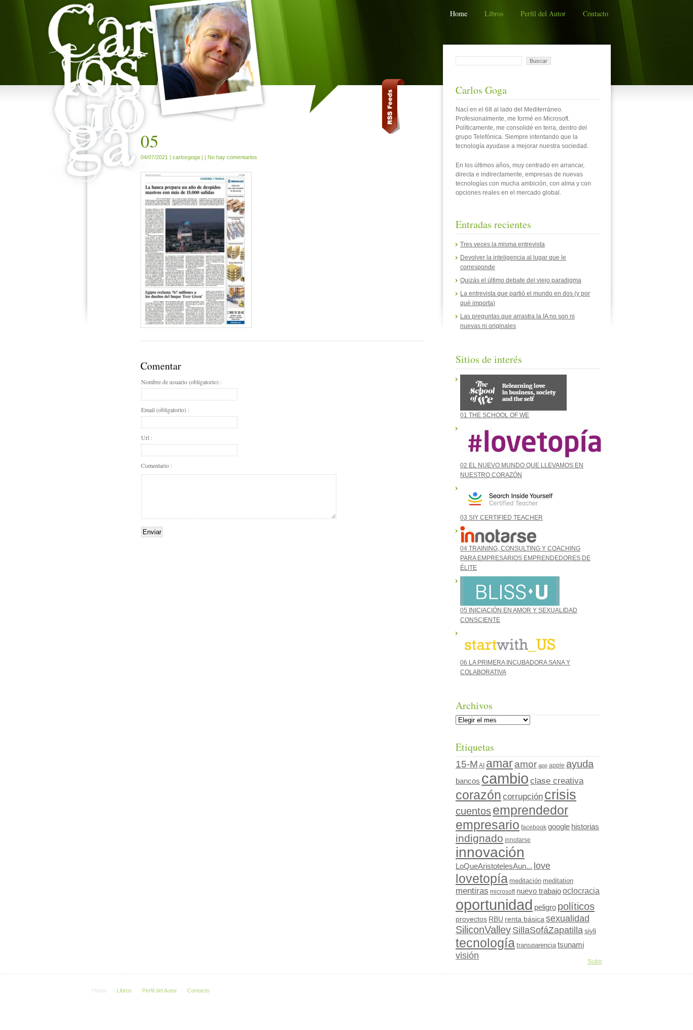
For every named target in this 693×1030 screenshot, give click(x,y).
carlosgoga (186, 157)
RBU (496, 919)
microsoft (502, 891)
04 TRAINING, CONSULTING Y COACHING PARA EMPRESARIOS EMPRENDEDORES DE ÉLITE (525, 558)
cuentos (473, 811)
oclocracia (581, 891)
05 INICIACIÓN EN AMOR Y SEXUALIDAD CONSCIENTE (518, 615)
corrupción (523, 796)
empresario (487, 825)
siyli (590, 931)
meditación (525, 881)
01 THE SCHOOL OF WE (494, 415)
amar (499, 763)
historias (585, 826)
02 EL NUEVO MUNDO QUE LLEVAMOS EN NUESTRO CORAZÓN (521, 470)
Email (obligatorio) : (165, 410)
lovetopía (482, 878)
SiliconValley (483, 929)
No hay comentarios (232, 157)
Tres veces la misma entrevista (502, 244)
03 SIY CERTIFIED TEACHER (501, 517)
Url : (146, 437)
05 (150, 141)
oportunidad (494, 904)
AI (481, 765)
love (542, 866)
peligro (545, 907)
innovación (490, 852)
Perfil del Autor (543, 13)
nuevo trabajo (538, 891)
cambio (505, 778)
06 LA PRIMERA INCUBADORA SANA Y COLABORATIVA (515, 667)
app (542, 765)
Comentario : (156, 465)
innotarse (518, 839)
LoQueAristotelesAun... (494, 866)
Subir (594, 961)
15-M (467, 764)
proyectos (471, 919)
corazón (478, 795)
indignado (479, 838)
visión (467, 955)
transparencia (536, 945)
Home (458, 13)
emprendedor (530, 810)
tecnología (485, 943)
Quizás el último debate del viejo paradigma (520, 280)
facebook (533, 827)
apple (557, 765)
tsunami (571, 945)
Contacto (595, 13)
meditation (558, 881)
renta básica (524, 919)
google (559, 826)
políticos (576, 906)
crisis (560, 794)
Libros (493, 13)
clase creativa (556, 781)
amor (525, 764)
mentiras (472, 891)
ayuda (580, 763)
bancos (468, 781)
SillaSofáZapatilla (547, 930)
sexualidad (568, 918)
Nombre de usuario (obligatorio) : (181, 382)
